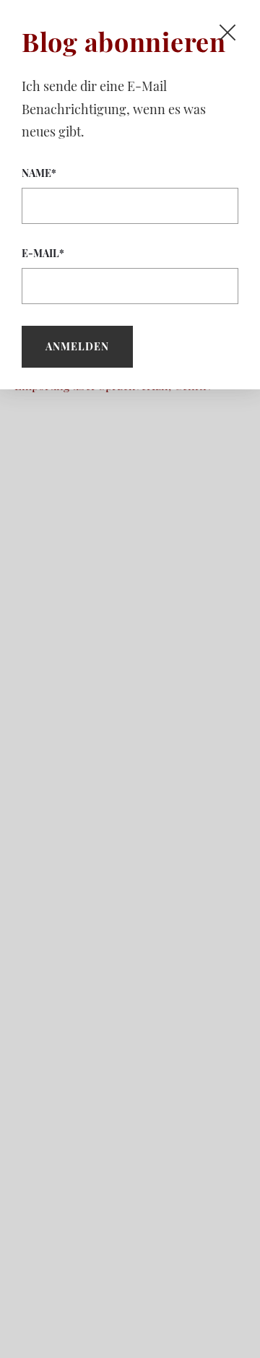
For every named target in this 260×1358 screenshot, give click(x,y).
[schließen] (227, 32)
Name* (39, 173)
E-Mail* (43, 253)
